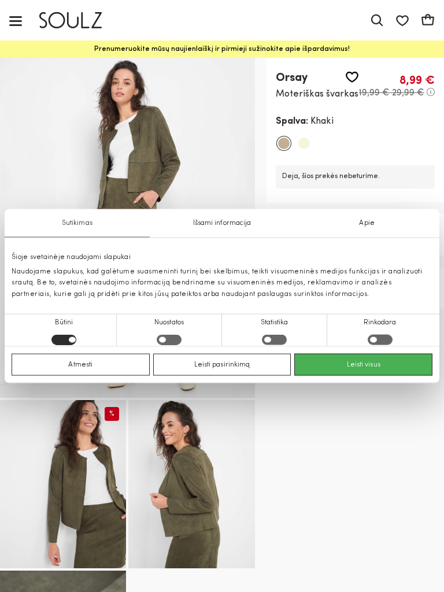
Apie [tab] (366, 223)
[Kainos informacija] (431, 92)
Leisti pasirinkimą (222, 364)
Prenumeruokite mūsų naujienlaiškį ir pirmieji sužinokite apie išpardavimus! (222, 49)
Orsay (292, 78)
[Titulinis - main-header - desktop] (79, 20)
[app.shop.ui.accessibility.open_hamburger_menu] (15, 20)
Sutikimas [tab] (77, 223)
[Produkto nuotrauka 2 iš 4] (63, 484)
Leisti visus (363, 364)
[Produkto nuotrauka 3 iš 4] (191, 484)
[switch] (169, 339)
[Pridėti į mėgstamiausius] (352, 77)
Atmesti (80, 364)
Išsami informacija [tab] (222, 223)
